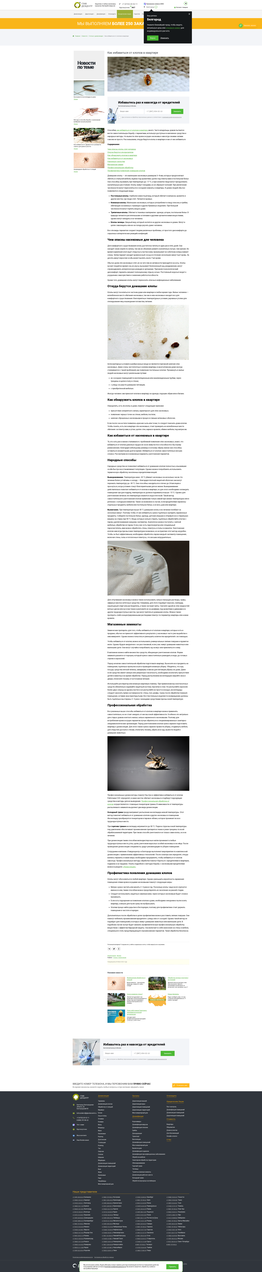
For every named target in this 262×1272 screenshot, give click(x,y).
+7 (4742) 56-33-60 (107, 1215)
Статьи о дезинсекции (119, 957)
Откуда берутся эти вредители (120, 152)
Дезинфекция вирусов (140, 1124)
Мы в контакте (81, 1135)
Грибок (134, 1130)
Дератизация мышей (139, 1101)
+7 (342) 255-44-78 (140, 1209)
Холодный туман (138, 1178)
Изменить (164, 38)
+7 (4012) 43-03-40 (78, 1238)
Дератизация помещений (141, 1107)
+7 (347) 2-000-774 (171, 1215)
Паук (99, 1178)
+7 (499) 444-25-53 (171, 1224)
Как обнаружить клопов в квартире (122, 155)
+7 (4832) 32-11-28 (78, 1206)
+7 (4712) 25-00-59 (107, 1212)
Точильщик (102, 1142)
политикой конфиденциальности (172, 117)
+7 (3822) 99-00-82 (171, 1200)
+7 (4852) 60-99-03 (171, 1235)
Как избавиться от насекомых (120, 158)
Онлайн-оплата (172, 1136)
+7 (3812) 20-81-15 (107, 1250)
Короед (100, 1136)
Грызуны (135, 1096)
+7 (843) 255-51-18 (78, 1235)
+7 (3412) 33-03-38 (78, 1227)
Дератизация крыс (138, 1104)
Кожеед (100, 1145)
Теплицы (135, 1169)
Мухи (100, 1130)
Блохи (100, 1113)
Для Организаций (173, 1133)
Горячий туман (137, 1166)
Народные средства (116, 161)
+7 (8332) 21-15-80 (78, 1247)
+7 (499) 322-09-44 (78, 1250)
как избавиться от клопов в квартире (132, 130)
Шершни (101, 1157)
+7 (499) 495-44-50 (107, 1218)
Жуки (100, 1172)
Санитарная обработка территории (144, 1160)
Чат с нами (80, 1124)
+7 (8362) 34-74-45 (78, 1232)
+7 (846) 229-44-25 (140, 1224)
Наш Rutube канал (83, 1140)
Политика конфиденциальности (83, 1257)
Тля (99, 1148)
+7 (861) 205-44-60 (107, 1200)
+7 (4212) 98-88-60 (171, 1218)
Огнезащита (171, 1096)
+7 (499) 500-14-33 (140, 1212)
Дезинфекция (137, 1116)
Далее (76, 99)
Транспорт (135, 1136)
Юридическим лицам (175, 1101)
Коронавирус (136, 1121)
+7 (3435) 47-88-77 (107, 1238)
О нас (169, 1140)
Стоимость (171, 1119)
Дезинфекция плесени (140, 1127)
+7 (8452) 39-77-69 (140, 1229)
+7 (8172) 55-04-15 (78, 1212)
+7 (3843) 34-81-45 (107, 1241)
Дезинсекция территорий (106, 1166)
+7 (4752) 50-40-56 (140, 1247)
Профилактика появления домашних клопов (126, 171)
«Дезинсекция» (129, 867)
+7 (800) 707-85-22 (78, 1224)
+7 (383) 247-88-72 (107, 1247)
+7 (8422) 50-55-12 (171, 1212)
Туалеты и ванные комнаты (141, 1172)
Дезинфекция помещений (141, 1142)
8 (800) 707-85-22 (82, 1120)
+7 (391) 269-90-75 (107, 1206)
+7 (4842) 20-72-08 (78, 1241)
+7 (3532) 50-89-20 (140, 1197)
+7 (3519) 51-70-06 (107, 1221)
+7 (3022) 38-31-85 (171, 1229)
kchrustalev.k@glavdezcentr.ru (87, 1113)
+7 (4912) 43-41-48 (140, 1221)
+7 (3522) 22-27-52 (107, 1209)
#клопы (119, 955)
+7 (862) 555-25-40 (140, 1235)
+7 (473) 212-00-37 (78, 1215)
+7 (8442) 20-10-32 (78, 1209)
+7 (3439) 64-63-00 (140, 1206)
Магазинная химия (115, 164)
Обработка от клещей (105, 1107)
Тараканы (101, 1101)
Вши (99, 1169)
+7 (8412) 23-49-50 (140, 1203)
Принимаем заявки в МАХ (155, 4)
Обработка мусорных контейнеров (144, 1181)
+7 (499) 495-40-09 (107, 1224)
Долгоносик (102, 1139)
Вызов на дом (137, 1148)
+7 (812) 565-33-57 (171, 1241)
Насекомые (102, 1133)
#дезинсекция (111, 955)
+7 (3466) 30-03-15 (107, 1232)
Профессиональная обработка (120, 168)
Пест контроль (171, 1107)
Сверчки (101, 1151)
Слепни (100, 1154)
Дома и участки (172, 1130)
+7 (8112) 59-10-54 (140, 1215)
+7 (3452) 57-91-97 (171, 1206)
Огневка (101, 1119)
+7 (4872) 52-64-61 (171, 1203)
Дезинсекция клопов (105, 1104)
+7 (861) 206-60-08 (107, 1244)
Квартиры (170, 1124)
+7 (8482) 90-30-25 (171, 1197)
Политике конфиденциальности (115, 1267)
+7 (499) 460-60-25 (107, 1203)
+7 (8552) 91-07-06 (107, 1227)
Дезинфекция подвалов (140, 1151)
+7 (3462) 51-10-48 (140, 1241)
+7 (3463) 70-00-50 (107, 1229)
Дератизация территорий (141, 1110)
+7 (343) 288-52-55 (78, 1221)
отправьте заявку (173, 28)
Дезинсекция (103, 1096)
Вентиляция (136, 1139)
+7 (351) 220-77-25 (171, 1232)
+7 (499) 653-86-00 (78, 1218)
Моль (100, 1124)
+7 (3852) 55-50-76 (78, 1200)
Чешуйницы (102, 1181)
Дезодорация (137, 1133)
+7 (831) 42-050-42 (107, 1235)
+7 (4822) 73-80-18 (140, 1250)
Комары (100, 1122)
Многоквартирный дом (105, 1184)
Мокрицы (101, 1127)
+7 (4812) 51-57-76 (140, 1232)
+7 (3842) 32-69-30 (78, 1244)
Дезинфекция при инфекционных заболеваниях (148, 1154)
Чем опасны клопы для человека (121, 149)
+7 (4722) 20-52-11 (130, 4)
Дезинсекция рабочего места (142, 1175)
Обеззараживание (138, 1163)
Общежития (171, 1127)
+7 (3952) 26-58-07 (78, 1229)
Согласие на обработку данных (104, 1257)
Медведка (101, 1160)
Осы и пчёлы (102, 1116)
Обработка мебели (138, 1157)
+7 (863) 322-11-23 (140, 1218)
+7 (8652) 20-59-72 (140, 1238)
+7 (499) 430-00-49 (78, 1197)
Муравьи (101, 1110)
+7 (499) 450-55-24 (171, 1238)
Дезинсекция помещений (107, 1163)
